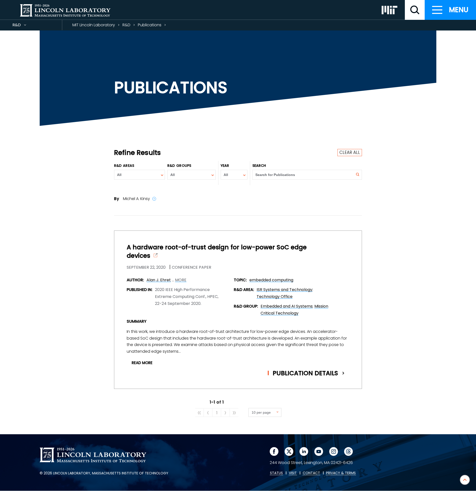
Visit (293, 473)
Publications (149, 25)
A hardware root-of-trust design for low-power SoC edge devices (217, 251)
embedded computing (271, 280)
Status (276, 473)
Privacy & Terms (341, 473)
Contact (311, 473)
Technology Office (275, 296)
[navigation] (450, 10)
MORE (180, 280)
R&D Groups (179, 165)
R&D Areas (124, 165)
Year (225, 165)
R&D (25, 26)
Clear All (349, 152)
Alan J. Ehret (159, 280)
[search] (415, 10)
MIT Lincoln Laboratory (93, 25)
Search (259, 165)
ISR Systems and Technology (284, 289)
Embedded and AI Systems (287, 306)
